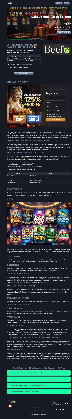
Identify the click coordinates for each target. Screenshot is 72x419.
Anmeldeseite (59, 292)
